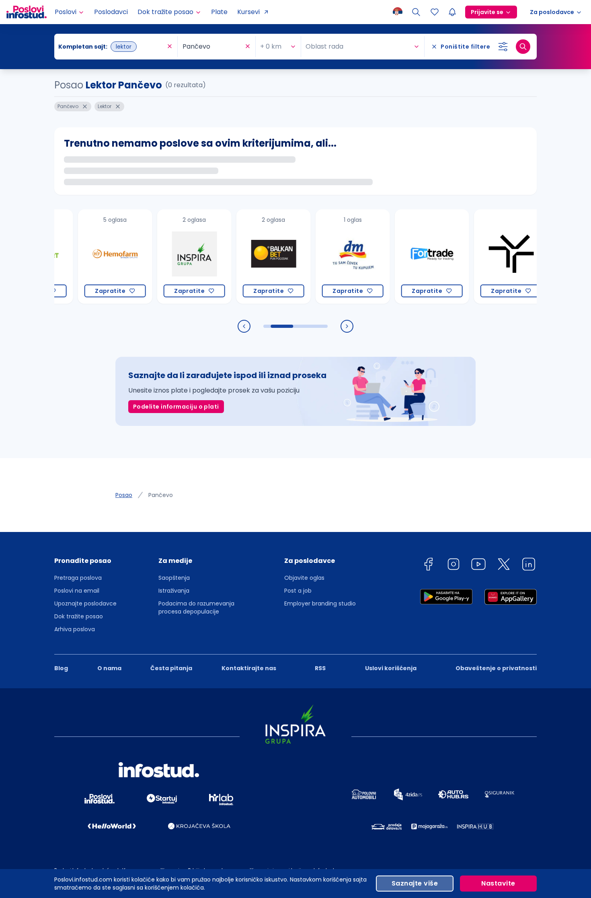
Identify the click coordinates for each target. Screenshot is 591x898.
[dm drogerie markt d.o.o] (325, 256)
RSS (320, 668)
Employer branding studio (320, 603)
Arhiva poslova (74, 629)
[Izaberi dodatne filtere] (503, 46)
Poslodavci (111, 11)
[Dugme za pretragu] (523, 46)
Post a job (298, 591)
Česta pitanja (171, 668)
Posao (123, 495)
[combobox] (112, 46)
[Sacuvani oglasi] (434, 12)
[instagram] (453, 565)
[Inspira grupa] (166, 256)
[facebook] (428, 565)
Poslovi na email (76, 591)
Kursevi (248, 11)
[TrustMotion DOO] (483, 256)
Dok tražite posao (78, 616)
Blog (61, 668)
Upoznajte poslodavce (85, 603)
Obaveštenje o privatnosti (496, 668)
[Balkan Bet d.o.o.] (246, 256)
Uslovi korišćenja (391, 668)
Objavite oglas (304, 578)
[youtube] (478, 565)
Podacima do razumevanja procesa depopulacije (196, 607)
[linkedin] (529, 565)
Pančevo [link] (160, 495)
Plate (219, 11)
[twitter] (504, 565)
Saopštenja (174, 578)
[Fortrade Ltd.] (404, 256)
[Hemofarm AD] (87, 256)
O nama (109, 668)
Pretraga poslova (78, 578)
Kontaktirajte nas (249, 668)
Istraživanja (173, 591)
